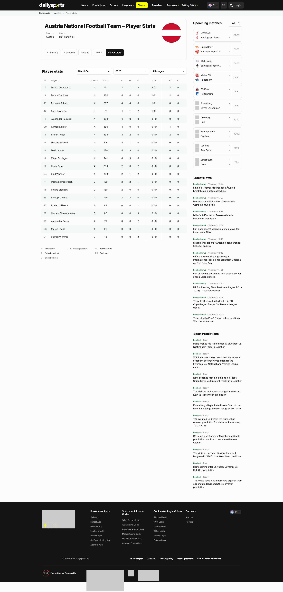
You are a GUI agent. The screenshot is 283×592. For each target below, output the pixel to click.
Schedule (69, 52)
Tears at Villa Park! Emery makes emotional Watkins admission (216, 320)
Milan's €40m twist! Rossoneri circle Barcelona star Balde (213, 217)
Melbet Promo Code (131, 534)
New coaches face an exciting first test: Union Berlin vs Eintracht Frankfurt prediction (217, 379)
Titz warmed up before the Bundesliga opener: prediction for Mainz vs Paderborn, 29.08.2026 (216, 422)
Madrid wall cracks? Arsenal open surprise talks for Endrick (216, 244)
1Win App (94, 517)
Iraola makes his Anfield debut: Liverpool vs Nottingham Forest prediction (217, 345)
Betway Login (160, 540)
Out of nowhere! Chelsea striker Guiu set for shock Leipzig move (217, 275)
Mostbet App (96, 526)
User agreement (185, 558)
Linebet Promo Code (131, 538)
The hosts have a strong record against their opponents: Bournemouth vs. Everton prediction (217, 483)
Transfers (157, 5)
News (84, 5)
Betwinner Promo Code (133, 529)
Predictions (98, 5)
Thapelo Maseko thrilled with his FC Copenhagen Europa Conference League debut (215, 304)
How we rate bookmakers (209, 558)
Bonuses (172, 5)
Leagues (127, 5)
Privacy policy (166, 558)
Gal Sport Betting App (100, 540)
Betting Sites (188, 5)
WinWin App (96, 535)
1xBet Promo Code (130, 520)
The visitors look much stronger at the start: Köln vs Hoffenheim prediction (217, 393)
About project (136, 558)
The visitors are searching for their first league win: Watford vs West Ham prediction (217, 455)
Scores (114, 5)
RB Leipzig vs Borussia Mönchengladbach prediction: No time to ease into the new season (216, 439)
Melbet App (95, 522)
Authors (189, 517)
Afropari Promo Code (132, 543)
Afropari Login (160, 517)
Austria (57, 13)
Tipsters (189, 522)
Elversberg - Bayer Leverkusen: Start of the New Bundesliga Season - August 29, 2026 (217, 407)
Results (85, 52)
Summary (52, 52)
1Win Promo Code (130, 525)
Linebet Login (160, 526)
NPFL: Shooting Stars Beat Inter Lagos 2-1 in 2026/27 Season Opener (217, 289)
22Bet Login (159, 531)
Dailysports (44, 13)
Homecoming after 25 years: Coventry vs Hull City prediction (215, 468)
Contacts (151, 558)
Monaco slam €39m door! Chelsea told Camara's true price (214, 203)
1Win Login (159, 522)
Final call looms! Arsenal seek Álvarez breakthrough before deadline (214, 189)
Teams (141, 5)
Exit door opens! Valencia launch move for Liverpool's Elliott (216, 231)
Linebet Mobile (97, 531)
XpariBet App (96, 545)
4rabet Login (160, 535)
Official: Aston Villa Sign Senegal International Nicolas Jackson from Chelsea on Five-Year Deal (217, 259)
